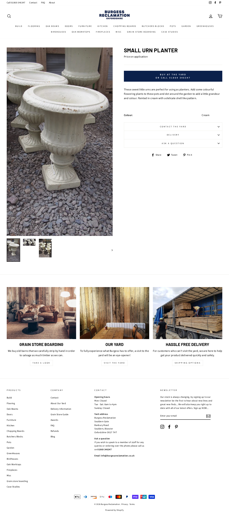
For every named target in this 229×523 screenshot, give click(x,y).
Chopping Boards (124, 26)
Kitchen (103, 26)
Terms (132, 504)
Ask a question (173, 143)
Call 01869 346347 (16, 2)
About (52, 2)
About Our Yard (58, 403)
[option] (60, 141)
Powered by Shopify (114, 510)
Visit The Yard (114, 363)
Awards (54, 420)
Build (18, 26)
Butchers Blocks (153, 26)
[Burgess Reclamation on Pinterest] (176, 427)
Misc (119, 32)
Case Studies (169, 32)
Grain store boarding (141, 32)
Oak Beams (52, 26)
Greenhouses (205, 26)
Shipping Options (188, 363)
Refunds (55, 431)
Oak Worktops (81, 32)
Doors (69, 26)
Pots (173, 26)
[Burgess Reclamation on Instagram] (162, 427)
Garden (186, 26)
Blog (53, 436)
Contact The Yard (173, 126)
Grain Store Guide (60, 414)
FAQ (43, 2)
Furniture (85, 26)
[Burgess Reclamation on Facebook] (169, 427)
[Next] (110, 250)
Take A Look (41, 363)
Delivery (173, 134)
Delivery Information (61, 408)
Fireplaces (103, 32)
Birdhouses (58, 32)
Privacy (124, 504)
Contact (33, 2)
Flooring (34, 26)
